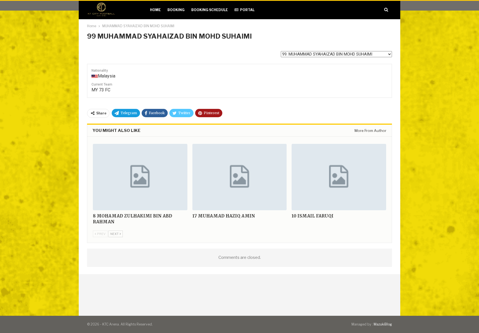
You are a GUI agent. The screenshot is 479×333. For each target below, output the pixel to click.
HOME (155, 10)
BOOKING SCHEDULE (209, 10)
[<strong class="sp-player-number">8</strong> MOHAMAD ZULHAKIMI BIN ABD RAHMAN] (140, 177)
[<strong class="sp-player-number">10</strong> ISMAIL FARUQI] (339, 177)
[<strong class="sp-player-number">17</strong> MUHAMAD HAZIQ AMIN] (239, 177)
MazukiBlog (383, 324)
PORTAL (247, 10)
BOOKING (176, 10)
